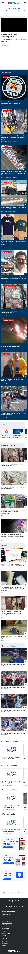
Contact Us (14, 893)
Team (3, 895)
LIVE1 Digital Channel (17, 436)
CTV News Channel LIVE (6, 436)
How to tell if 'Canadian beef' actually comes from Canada (12, 311)
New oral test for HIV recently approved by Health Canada (13, 637)
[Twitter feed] (9, 901)
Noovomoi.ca (5, 943)
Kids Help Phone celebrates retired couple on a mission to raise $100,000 (12, 565)
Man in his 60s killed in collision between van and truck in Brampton (13, 208)
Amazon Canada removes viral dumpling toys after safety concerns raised (12, 536)
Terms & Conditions (7, 923)
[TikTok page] (12, 901)
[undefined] (12, 753)
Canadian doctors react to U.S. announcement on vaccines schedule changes (12, 588)
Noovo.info (4, 941)
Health (24, 10)
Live (3, 10)
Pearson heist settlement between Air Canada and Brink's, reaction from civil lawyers (13, 137)
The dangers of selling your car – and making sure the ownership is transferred (13, 511)
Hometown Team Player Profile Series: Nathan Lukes (13, 665)
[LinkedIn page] (19, 901)
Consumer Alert (16, 10)
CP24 (3, 931)
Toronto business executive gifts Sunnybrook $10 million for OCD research (11, 613)
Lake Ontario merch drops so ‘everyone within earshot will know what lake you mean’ (13, 243)
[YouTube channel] (15, 901)
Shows (8, 10)
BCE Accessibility (6, 914)
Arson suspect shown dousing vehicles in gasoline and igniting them (13, 345)
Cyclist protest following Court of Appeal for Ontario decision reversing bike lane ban (13, 173)
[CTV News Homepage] (14, 3)
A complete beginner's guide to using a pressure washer (13, 487)
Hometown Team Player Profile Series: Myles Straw (13, 688)
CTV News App (6, 893)
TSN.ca (4, 935)
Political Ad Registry (7, 924)
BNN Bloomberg (6, 933)
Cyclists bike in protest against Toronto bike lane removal (13, 414)
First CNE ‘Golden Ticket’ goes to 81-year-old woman (12, 379)
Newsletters (21, 893)
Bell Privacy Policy (6, 921)
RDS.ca (4, 945)
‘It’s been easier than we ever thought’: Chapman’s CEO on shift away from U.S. (13, 277)
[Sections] (2, 3)
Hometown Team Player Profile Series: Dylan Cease (13, 734)
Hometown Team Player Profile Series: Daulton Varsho (13, 711)
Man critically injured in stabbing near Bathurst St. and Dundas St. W (13, 102)
